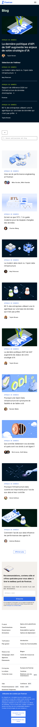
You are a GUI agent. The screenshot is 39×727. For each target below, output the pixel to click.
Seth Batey (23, 452)
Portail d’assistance (8, 686)
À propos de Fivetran (26, 668)
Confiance (23, 683)
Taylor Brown (11, 55)
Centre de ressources (27, 655)
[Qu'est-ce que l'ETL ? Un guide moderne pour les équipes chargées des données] (19, 212)
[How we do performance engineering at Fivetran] (19, 168)
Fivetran (4, 97)
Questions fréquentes (9, 689)
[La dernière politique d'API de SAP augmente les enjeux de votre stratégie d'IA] (19, 347)
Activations (5, 633)
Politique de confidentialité (14, 605)
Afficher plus (19, 552)
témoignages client (8, 655)
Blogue (22, 651)
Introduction (24, 640)
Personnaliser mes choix (18, 720)
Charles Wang (14, 228)
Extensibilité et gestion (27, 630)
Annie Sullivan (14, 498)
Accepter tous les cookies (18, 713)
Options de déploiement (27, 633)
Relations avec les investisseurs (26, 674)
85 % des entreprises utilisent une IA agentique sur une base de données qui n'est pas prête (18, 110)
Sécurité (23, 627)
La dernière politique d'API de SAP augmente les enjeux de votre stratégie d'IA (19, 47)
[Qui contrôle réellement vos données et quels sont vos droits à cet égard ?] (19, 438)
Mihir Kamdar (25, 182)
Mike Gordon (16, 182)
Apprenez (5, 657)
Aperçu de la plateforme (28, 624)
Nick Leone (15, 452)
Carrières (23, 671)
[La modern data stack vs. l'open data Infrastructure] (19, 257)
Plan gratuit (5, 644)
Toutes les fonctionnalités (28, 644)
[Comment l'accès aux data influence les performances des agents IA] (19, 527)
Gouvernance (6, 630)
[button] (35, 2)
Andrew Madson (14, 541)
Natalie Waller (14, 409)
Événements (6, 660)
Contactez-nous (7, 674)
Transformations (7, 627)
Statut (22, 686)
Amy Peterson (6, 77)
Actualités (23, 657)
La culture (5, 671)
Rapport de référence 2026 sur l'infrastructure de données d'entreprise (14, 90)
